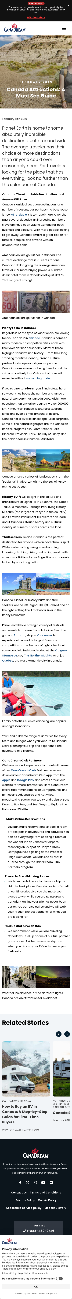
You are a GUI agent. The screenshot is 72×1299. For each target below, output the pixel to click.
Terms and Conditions (45, 1192)
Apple (6, 780)
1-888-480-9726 (40, 1231)
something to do (38, 378)
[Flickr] (51, 1182)
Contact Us (19, 1192)
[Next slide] (67, 1034)
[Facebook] (20, 1182)
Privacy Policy (25, 1200)
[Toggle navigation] (64, 28)
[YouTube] (43, 1182)
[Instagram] (35, 1182)
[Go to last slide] (59, 1034)
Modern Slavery (55, 1208)
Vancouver (44, 635)
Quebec (7, 661)
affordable (19, 215)
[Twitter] (27, 1182)
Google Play (25, 780)
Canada (34, 338)
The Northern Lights (38, 656)
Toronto (20, 635)
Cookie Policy (47, 1200)
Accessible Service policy (23, 1208)
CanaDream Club (23, 770)
